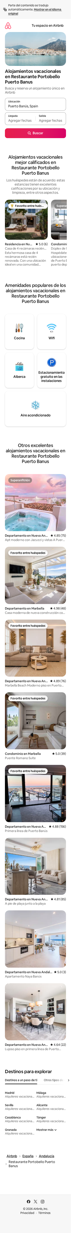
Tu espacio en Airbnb (48, 25)
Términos (44, 1213)
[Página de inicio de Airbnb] (8, 25)
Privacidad (27, 1213)
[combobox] (35, 106)
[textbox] (20, 120)
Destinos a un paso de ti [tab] (21, 1080)
